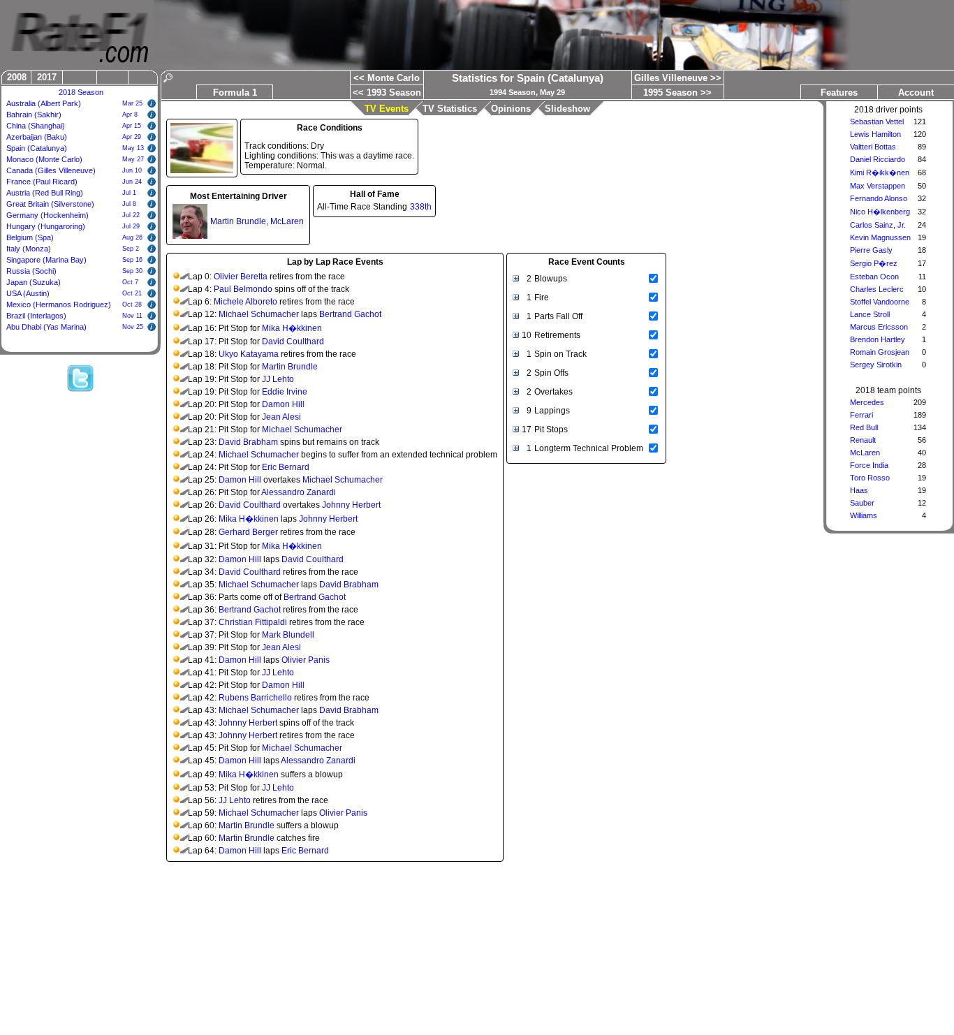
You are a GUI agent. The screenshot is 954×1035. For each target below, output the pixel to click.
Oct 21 (132, 293)
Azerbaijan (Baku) (36, 137)
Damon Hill (283, 404)
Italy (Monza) (28, 248)
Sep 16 (132, 259)
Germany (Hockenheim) (47, 215)
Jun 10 (132, 170)
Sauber (862, 503)
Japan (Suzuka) (33, 282)
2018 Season (81, 92)
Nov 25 (132, 326)
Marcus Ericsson (879, 327)
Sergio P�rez (873, 263)
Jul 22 (131, 215)
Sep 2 (130, 248)
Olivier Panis (305, 660)
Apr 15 (131, 125)
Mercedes (867, 402)
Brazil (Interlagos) (36, 315)
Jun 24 (132, 181)
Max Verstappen (877, 186)
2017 (47, 77)
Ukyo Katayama (249, 354)
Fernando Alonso (878, 198)
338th (421, 207)
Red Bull (864, 427)
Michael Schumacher (259, 314)
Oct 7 (130, 282)
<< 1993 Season (387, 92)
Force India (869, 465)
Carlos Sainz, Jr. (878, 225)
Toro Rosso (870, 478)
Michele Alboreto (245, 302)
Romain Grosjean (879, 352)
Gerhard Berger (248, 532)
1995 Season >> (677, 92)
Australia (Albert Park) (43, 103)
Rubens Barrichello (255, 698)
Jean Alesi (281, 417)
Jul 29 (131, 226)
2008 (17, 77)
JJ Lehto (278, 379)
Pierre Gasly (871, 250)
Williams (863, 515)
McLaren (865, 452)
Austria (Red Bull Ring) (44, 193)
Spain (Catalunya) (36, 148)
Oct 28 (132, 304)
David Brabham (248, 442)
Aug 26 (132, 237)
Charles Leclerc (877, 289)
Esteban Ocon (874, 276)
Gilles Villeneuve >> (677, 78)
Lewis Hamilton (875, 134)
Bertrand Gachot (350, 314)
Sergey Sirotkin (876, 364)
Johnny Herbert (351, 505)
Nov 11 (132, 315)
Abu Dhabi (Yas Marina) (46, 327)
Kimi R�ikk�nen (879, 172)
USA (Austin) (28, 293)
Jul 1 (129, 192)
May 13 (133, 148)
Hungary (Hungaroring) (45, 226)
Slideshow (567, 108)
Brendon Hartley (877, 339)
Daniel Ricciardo (877, 159)
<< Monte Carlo (386, 78)
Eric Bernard (285, 467)
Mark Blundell (288, 635)
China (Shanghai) (35, 126)
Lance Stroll (870, 314)
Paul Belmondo (243, 289)
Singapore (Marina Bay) (46, 260)
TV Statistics (450, 108)
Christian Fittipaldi (253, 622)
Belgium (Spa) (30, 237)
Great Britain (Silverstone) (50, 204)
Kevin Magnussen (880, 237)
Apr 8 (130, 114)
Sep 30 (132, 270)
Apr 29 (131, 136)
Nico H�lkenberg (880, 211)
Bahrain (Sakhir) (33, 114)
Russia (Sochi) (31, 271)
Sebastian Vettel (877, 121)
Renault (863, 440)
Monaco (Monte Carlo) (44, 159)
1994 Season (513, 92)
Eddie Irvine (284, 392)
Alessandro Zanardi (298, 492)
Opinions (511, 108)
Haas (859, 490)
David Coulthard (293, 341)
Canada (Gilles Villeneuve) (51, 170)
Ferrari (861, 415)
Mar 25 (132, 103)
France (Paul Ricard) (42, 181)
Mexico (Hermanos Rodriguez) (58, 304)
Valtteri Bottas (873, 146)
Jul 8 (129, 203)
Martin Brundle (238, 221)
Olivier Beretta (240, 276)
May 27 (133, 159)
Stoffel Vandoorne (879, 302)
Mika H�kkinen (292, 328)
